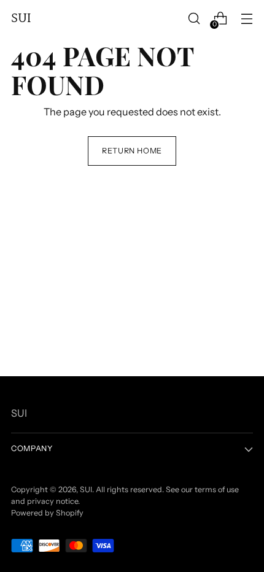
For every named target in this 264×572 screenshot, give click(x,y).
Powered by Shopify (47, 512)
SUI (86, 489)
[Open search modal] (193, 18)
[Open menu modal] (246, 18)
